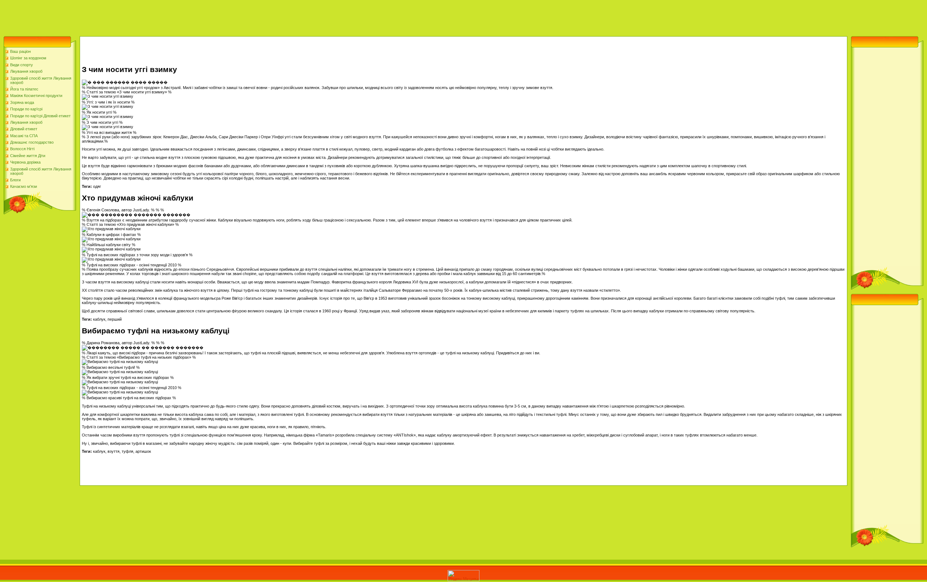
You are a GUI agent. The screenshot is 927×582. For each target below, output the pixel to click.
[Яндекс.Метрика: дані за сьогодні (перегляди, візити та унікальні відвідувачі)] (463, 575)
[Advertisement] (132, 16)
